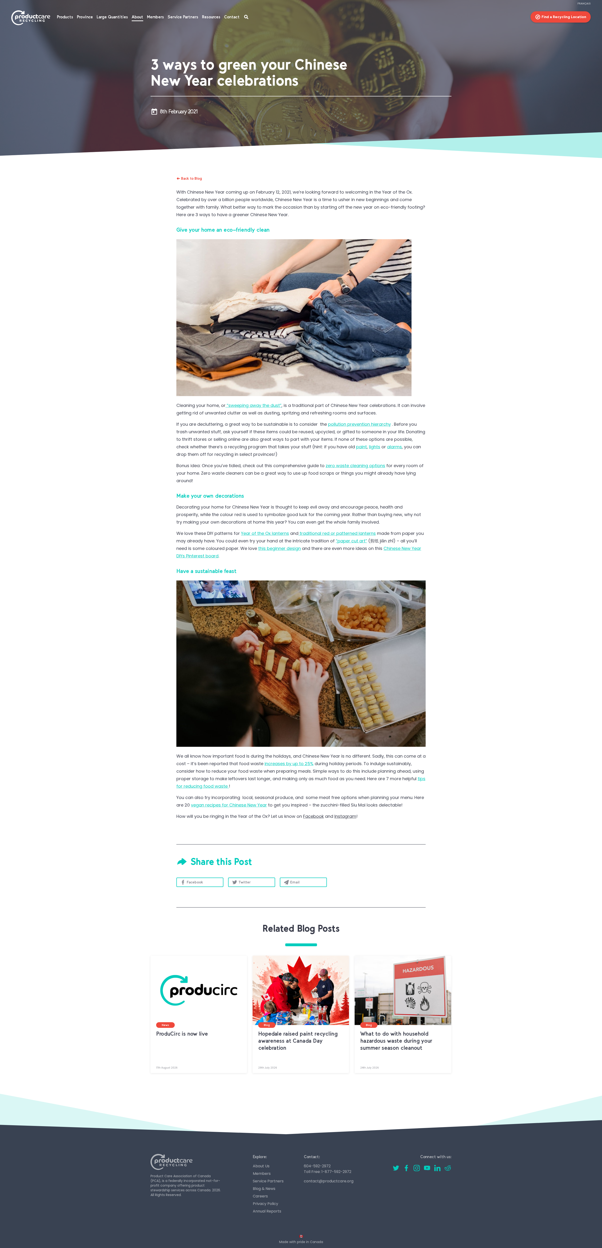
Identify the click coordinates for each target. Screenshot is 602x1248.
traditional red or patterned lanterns (337, 533)
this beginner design (279, 548)
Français (584, 3)
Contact (232, 17)
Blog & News (264, 1188)
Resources (211, 17)
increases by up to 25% (289, 764)
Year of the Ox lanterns (265, 533)
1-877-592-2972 (336, 1171)
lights (374, 447)
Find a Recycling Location (564, 17)
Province (85, 17)
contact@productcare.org (328, 1181)
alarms (394, 447)
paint (361, 447)
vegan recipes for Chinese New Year (229, 805)
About (137, 17)
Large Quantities (112, 17)
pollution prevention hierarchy (359, 424)
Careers (260, 1196)
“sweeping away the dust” (253, 405)
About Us (261, 1166)
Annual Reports (267, 1211)
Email (295, 882)
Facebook (195, 882)
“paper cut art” (351, 541)
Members (155, 17)
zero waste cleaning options (355, 466)
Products (65, 17)
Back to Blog (191, 178)
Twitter (244, 882)
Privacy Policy (265, 1203)
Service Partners (183, 17)
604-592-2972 (317, 1166)
